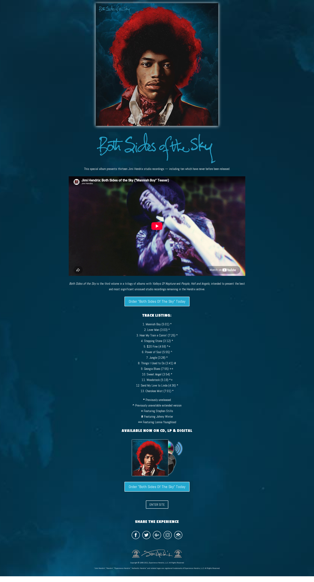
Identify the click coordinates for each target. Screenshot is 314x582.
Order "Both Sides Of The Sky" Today (157, 301)
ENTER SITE (157, 504)
